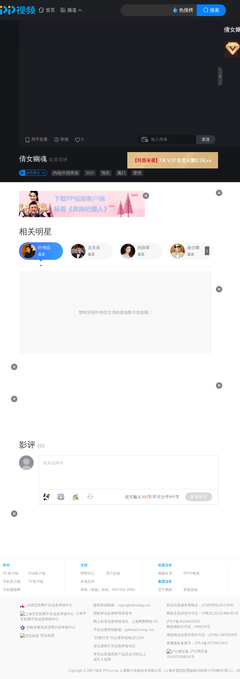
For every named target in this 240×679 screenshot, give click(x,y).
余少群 (193, 248)
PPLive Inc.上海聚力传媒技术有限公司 (132, 670)
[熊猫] (46, 497)
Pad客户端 (36, 573)
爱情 (137, 173)
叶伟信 (44, 248)
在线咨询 (87, 581)
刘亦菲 (144, 248)
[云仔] (90, 497)
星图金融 (191, 590)
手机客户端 (11, 581)
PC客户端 (10, 573)
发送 (206, 139)
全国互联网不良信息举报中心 (50, 605)
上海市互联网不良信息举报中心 (53, 616)
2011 (90, 173)
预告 (106, 173)
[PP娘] (61, 497)
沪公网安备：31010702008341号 (189, 654)
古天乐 (94, 248)
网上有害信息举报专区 (110, 621)
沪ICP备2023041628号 (183, 621)
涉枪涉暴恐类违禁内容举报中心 (51, 627)
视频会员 (165, 573)
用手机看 (39, 139)
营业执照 (47, 635)
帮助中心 (87, 573)
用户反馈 (113, 573)
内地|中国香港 (65, 173)
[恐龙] (75, 497)
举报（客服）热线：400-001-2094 (107, 590)
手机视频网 (11, 590)
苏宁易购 (165, 590)
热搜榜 (186, 10)
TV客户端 (35, 581)
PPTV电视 (192, 573)
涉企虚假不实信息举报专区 (114, 646)
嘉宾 (41, 254)
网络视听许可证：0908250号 (188, 627)
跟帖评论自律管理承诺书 (112, 613)
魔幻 (121, 173)
